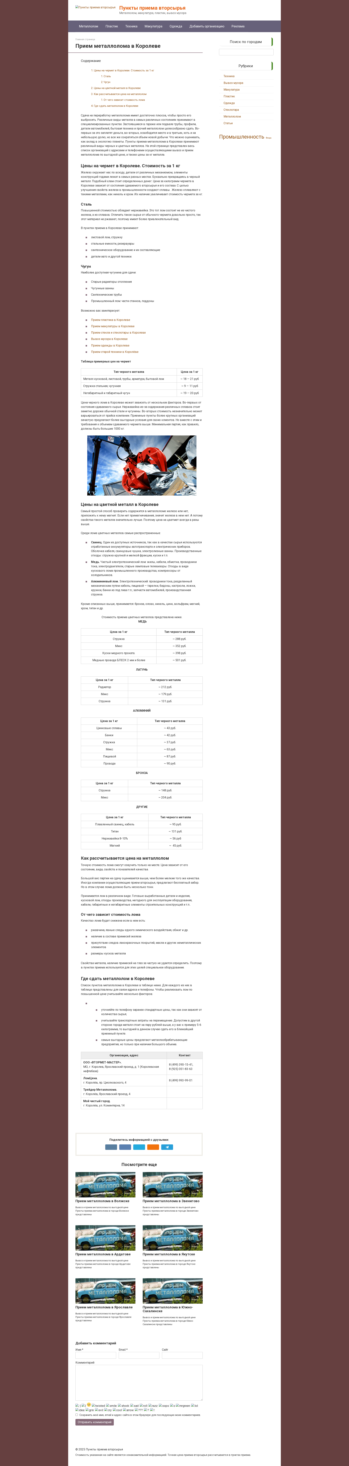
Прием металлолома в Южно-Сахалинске (168, 1309)
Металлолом (88, 26)
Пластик (111, 26)
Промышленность (241, 137)
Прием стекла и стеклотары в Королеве (118, 332)
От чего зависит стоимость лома (124, 100)
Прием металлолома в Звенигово (171, 1201)
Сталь (107, 76)
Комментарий (84, 1362)
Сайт (165, 1349)
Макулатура (153, 26)
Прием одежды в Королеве (110, 345)
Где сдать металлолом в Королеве (116, 106)
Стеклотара (231, 109)
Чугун (107, 82)
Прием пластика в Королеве (110, 320)
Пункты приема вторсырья (152, 8)
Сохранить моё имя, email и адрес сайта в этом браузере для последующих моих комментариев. (140, 1415)
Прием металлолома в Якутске (169, 1254)
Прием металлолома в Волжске (102, 1201)
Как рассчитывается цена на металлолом (120, 94)
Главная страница (85, 39)
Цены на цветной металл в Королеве (117, 88)
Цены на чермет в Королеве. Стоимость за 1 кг (124, 70)
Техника (131, 26)
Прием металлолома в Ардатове (103, 1254)
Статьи (228, 123)
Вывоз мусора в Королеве (109, 339)
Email (123, 1349)
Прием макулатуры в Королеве (113, 326)
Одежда (176, 26)
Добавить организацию (206, 26)
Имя (79, 1349)
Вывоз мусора (233, 83)
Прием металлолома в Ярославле (104, 1307)
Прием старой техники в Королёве (115, 352)
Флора (268, 138)
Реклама (238, 26)
